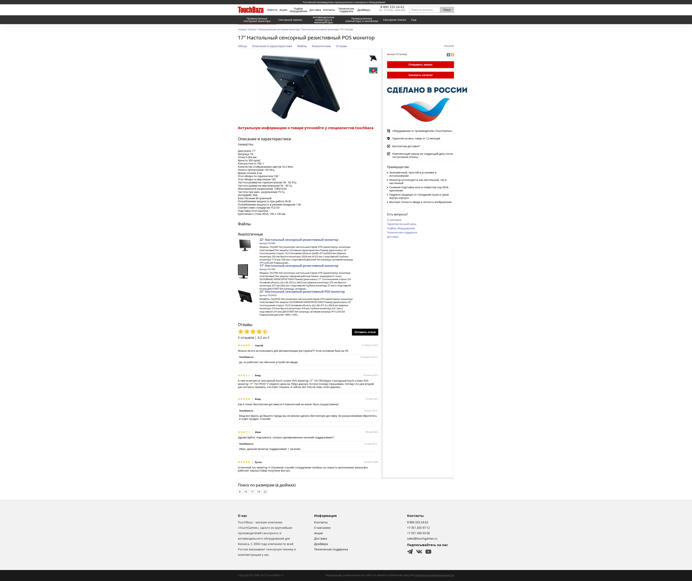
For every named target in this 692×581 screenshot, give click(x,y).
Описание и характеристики (272, 46)
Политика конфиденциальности (434, 575)
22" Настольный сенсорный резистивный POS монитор (302, 292)
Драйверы (363, 10)
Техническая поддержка (346, 9)
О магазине (394, 220)
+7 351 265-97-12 (418, 528)
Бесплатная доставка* (406, 146)
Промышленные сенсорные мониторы (279, 29)
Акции (283, 10)
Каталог (252, 29)
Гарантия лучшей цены (401, 224)
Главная (242, 29)
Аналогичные (321, 46)
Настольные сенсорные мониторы (320, 29)
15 (245, 491)
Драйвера (321, 544)
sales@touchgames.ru (422, 538)
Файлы (302, 46)
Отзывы (341, 46)
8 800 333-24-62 (392, 6)
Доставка (315, 10)
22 (265, 491)
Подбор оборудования (298, 9)
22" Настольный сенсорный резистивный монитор (299, 240)
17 (252, 491)
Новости (272, 10)
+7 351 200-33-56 (418, 533)
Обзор (242, 46)
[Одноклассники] (452, 54)
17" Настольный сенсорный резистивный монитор (299, 266)
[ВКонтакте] (448, 54)
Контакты (329, 10)
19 (258, 491)
